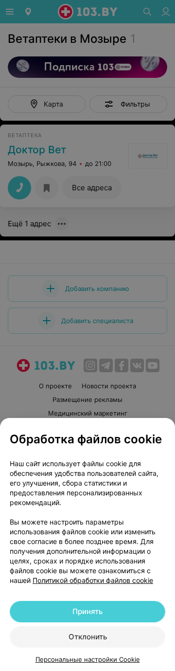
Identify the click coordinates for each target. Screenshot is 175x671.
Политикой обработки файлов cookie (93, 580)
